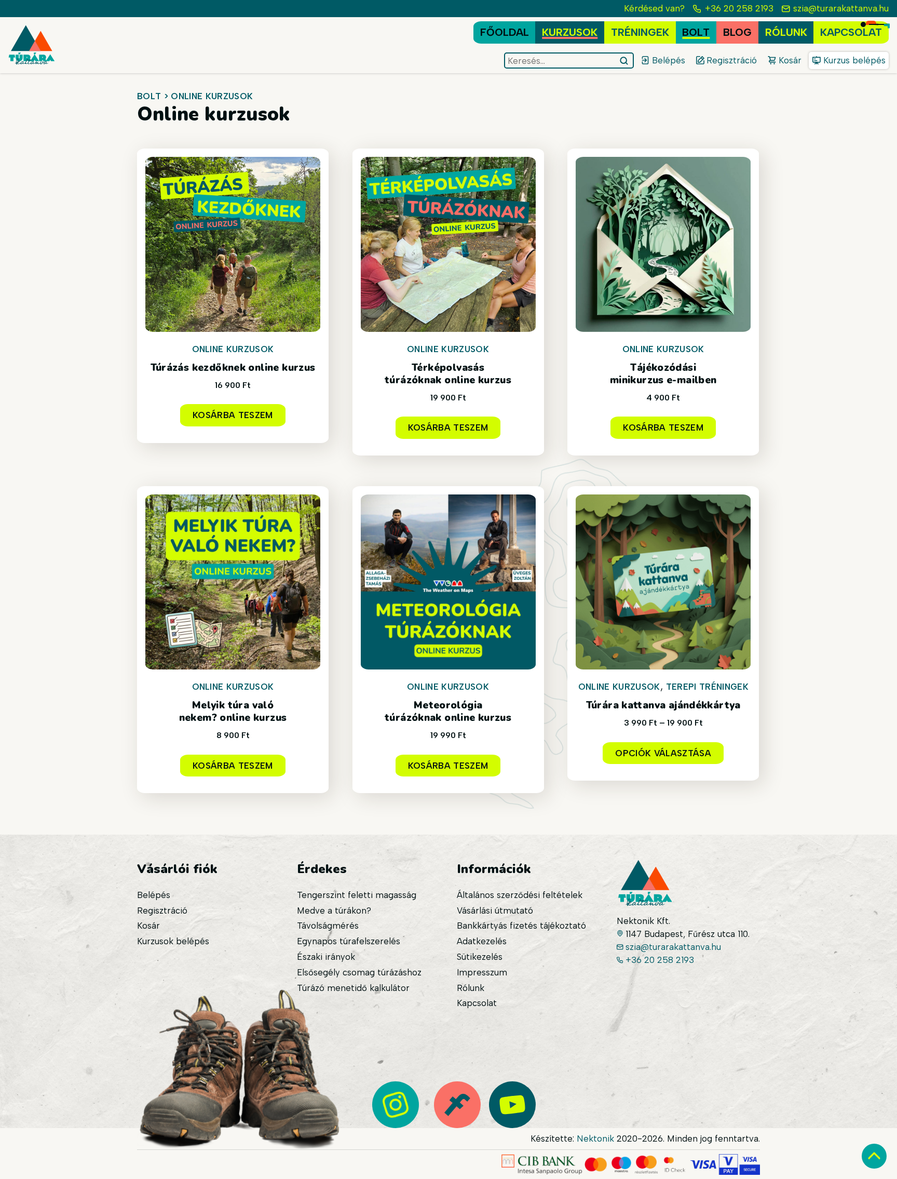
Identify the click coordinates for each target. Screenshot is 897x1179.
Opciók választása (663, 753)
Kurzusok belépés (173, 941)
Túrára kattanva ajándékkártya (663, 705)
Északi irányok (326, 957)
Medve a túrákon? (334, 910)
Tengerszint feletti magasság (356, 895)
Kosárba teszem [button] (233, 415)
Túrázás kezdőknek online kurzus (233, 367)
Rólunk (786, 32)
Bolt (696, 32)
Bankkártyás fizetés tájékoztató (521, 925)
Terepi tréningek (707, 686)
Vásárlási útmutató (495, 910)
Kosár (148, 925)
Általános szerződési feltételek (519, 895)
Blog (737, 32)
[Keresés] (625, 61)
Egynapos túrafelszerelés (348, 941)
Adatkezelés (482, 941)
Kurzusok (569, 32)
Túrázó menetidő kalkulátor (353, 988)
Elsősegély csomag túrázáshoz (359, 972)
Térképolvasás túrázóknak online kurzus (448, 374)
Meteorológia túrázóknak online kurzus (448, 712)
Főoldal (504, 32)
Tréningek (640, 32)
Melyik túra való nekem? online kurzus (233, 712)
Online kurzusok (233, 349)
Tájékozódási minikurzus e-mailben (663, 374)
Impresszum (482, 972)
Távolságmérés (328, 925)
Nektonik (595, 1138)
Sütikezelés (479, 957)
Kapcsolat (851, 32)
